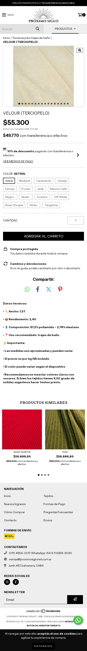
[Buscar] (37, 28)
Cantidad (10, 220)
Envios (48, 520)
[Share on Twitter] (48, 289)
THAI (65, 451)
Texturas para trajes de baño (31, 38)
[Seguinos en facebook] (16, 582)
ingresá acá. (73, 621)
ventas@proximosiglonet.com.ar (30, 559)
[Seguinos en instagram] (7, 582)
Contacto (10, 520)
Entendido (43, 646)
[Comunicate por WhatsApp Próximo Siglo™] (78, 620)
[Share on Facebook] (37, 289)
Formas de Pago (54, 504)
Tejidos (48, 496)
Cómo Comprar (14, 512)
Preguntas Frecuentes (58, 512)
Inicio (6, 38)
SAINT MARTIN (22, 451)
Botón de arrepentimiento (43, 625)
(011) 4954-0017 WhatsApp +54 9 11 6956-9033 (40, 553)
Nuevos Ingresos (15, 504)
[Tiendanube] (43, 612)
